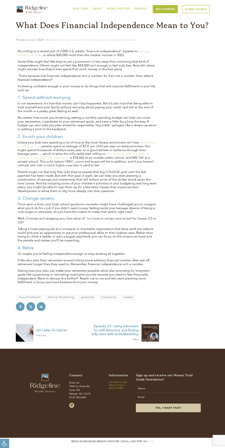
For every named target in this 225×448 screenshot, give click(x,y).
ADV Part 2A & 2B (118, 382)
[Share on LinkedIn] (41, 306)
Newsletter (120, 40)
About (97, 8)
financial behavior (30, 297)
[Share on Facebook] (20, 306)
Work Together (118, 8)
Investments (108, 297)
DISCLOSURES (116, 388)
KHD (151, 441)
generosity (87, 297)
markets (128, 297)
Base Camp (80, 8)
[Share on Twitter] (30, 306)
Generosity (105, 40)
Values (132, 40)
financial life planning (61, 297)
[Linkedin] (71, 405)
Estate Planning (59, 40)
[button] (4, 443)
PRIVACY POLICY (117, 385)
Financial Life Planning (84, 40)
